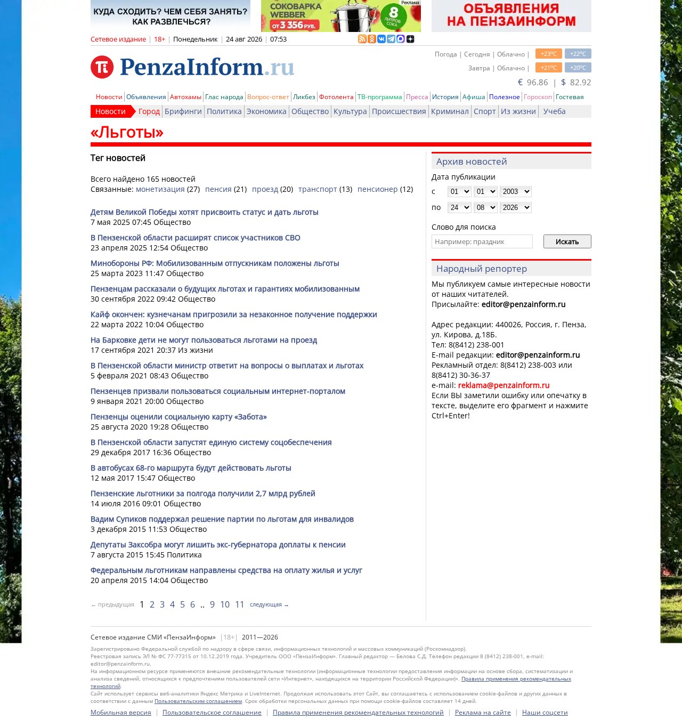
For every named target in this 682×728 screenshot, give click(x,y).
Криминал (450, 111)
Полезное (504, 96)
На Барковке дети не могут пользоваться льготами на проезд (204, 340)
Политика (224, 111)
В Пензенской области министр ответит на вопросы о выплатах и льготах (227, 365)
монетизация (160, 189)
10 (225, 604)
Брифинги (183, 111)
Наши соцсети (545, 712)
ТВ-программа (380, 96)
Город (149, 111)
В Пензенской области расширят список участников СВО (196, 237)
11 (240, 604)
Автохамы (185, 96)
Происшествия (399, 111)
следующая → (269, 604)
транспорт (317, 189)
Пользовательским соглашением (198, 701)
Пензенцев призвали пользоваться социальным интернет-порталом (218, 391)
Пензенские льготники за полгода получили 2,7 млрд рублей (203, 493)
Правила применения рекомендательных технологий (358, 712)
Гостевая (570, 96)
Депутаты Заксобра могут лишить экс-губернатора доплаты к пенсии (218, 544)
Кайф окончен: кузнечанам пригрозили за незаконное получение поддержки (234, 314)
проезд (265, 189)
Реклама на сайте (483, 712)
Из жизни (518, 111)
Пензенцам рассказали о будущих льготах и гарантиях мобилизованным (225, 289)
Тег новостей (118, 158)
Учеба (554, 111)
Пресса (417, 96)
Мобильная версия (121, 712)
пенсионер (378, 189)
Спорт (485, 111)
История (445, 96)
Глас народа (224, 96)
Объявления (146, 96)
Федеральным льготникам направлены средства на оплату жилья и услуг (226, 570)
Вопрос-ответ (268, 96)
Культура (350, 111)
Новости (109, 96)
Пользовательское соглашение (212, 712)
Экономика (267, 111)
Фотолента (336, 96)
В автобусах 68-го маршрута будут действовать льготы (191, 468)
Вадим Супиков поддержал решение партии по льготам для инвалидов (222, 519)
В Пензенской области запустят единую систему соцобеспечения (211, 442)
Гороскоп (538, 96)
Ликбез (304, 96)
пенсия (218, 189)
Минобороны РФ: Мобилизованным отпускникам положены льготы (215, 263)
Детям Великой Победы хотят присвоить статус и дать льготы (205, 212)
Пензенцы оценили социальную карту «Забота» (179, 416)
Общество (310, 111)
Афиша (473, 96)
